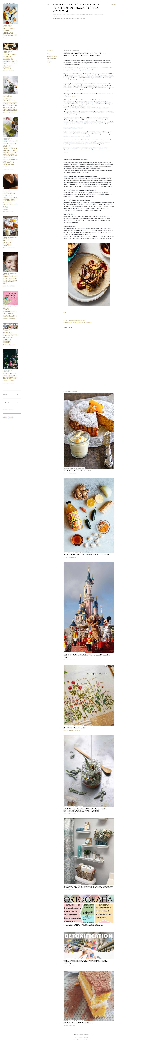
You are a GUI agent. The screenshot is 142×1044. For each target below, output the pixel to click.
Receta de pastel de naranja (77, 470)
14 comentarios (72, 473)
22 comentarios (72, 813)
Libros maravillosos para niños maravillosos (9, 312)
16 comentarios (72, 557)
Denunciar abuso (8, 410)
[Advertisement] (81, 35)
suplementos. (75, 96)
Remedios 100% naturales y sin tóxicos (73, 19)
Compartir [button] (50, 50)
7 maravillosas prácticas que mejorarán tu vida (10, 279)
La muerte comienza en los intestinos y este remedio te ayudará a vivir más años (85, 810)
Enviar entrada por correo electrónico (77, 320)
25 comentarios (72, 659)
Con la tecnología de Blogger (83, 1034)
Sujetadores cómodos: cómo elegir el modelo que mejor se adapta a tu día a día (10, 200)
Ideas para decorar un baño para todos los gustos (88, 887)
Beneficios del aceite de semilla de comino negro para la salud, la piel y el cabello (10, 61)
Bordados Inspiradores (75, 728)
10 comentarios (12, 286)
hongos (49, 62)
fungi (48, 60)
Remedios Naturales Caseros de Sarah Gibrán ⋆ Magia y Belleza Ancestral (76, 8)
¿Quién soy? (56, 19)
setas (48, 64)
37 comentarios (72, 966)
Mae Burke (85, 1037)
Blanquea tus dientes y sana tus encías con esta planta (10, 376)
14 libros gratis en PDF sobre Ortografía (83, 925)
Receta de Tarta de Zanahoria (78, 1022)
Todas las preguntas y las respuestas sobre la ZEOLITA (10, 337)
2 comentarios (12, 318)
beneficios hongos (52, 56)
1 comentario (72, 889)
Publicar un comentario (74, 730)
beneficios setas (51, 58)
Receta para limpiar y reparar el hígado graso (86, 555)
